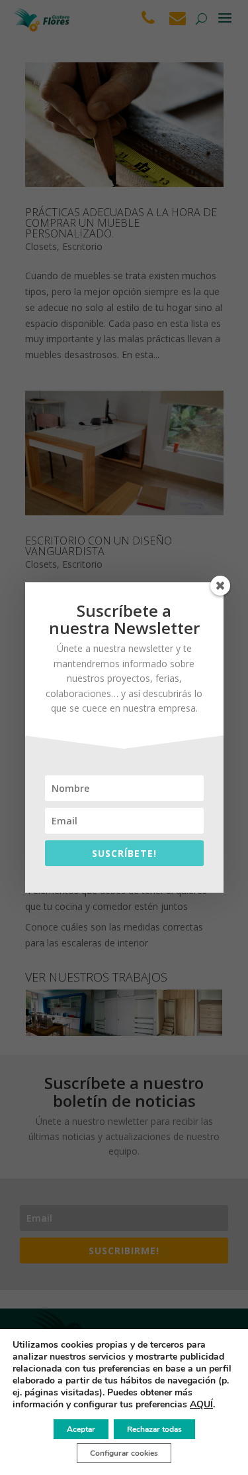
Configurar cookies (124, 1453)
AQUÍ (201, 1404)
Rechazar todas (154, 1429)
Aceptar (81, 1429)
